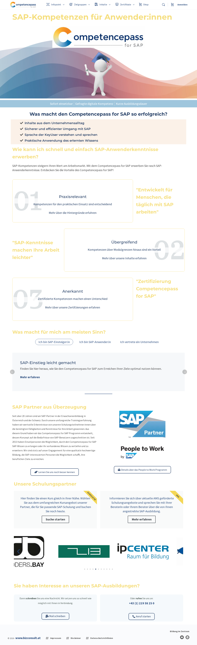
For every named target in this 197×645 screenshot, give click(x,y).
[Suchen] (163, 4)
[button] (18, 551)
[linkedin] (187, 637)
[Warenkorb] (172, 4)
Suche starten (55, 519)
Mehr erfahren (30, 377)
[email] (182, 637)
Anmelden (182, 4)
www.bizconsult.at (28, 638)
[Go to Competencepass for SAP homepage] (23, 4)
